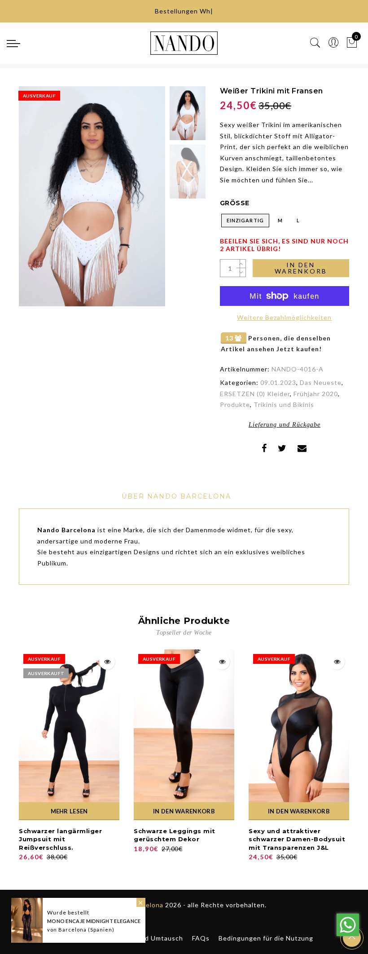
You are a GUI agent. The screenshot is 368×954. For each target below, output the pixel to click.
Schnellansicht (107, 662)
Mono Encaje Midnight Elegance (94, 921)
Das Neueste (321, 382)
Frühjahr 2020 (316, 394)
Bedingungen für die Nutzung (266, 938)
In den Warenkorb (301, 268)
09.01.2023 (278, 382)
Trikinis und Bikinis (284, 404)
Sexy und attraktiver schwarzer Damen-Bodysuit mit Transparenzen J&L (297, 839)
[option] (92, 196)
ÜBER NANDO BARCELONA (176, 496)
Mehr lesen (69, 811)
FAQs (201, 938)
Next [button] (137, 201)
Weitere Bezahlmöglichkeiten (284, 317)
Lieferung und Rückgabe (284, 424)
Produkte (235, 404)
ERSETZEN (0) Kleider (255, 394)
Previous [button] (35, 201)
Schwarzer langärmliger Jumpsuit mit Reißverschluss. (60, 839)
